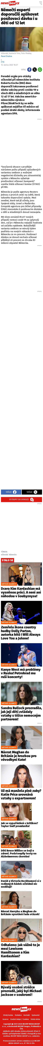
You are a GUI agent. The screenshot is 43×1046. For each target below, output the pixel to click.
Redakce (18, 1015)
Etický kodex (8, 1015)
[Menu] (40, 3)
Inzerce (5, 1019)
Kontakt (27, 1015)
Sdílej (8, 492)
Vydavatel (35, 1015)
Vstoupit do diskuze (19, 499)
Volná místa (35, 1019)
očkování (4, 554)
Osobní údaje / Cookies (19, 1019)
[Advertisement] (21, 141)
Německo (13, 554)
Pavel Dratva (6, 56)
